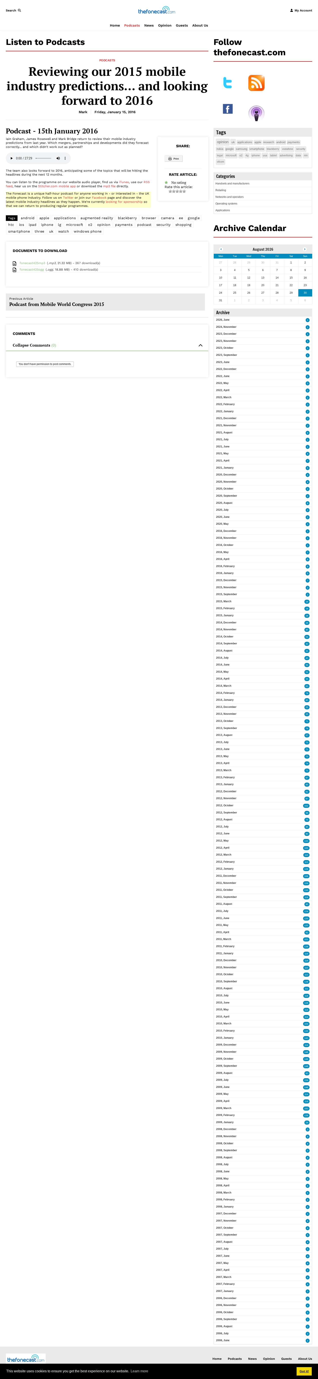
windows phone (88, 231)
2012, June (223, 833)
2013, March (223, 770)
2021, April (222, 460)
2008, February (225, 1199)
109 (306, 883)
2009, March (223, 1108)
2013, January (225, 784)
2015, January (225, 615)
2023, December (226, 333)
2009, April (222, 1101)
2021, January (225, 467)
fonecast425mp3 (32, 263)
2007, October (224, 1227)
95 (307, 784)
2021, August (224, 432)
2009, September (226, 1065)
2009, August (224, 1073)
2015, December (226, 580)
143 (306, 1038)
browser (149, 218)
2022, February (225, 404)
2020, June (223, 516)
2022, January (225, 411)
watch (63, 231)
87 (307, 798)
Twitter (68, 197)
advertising (286, 155)
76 (307, 728)
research (268, 142)
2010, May (222, 1009)
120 (306, 918)
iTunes (124, 182)
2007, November (226, 1220)
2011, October (224, 889)
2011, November (226, 882)
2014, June (223, 664)
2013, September (226, 728)
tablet (273, 155)
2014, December (226, 622)
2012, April (222, 847)
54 (307, 637)
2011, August (224, 903)
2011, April (222, 932)
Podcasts (132, 25)
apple (44, 218)
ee (181, 218)
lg (59, 225)
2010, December (226, 960)
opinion (104, 225)
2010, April (222, 1016)
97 (307, 778)
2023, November (226, 340)
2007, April (222, 1269)
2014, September (226, 643)
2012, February (225, 861)
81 (307, 792)
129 (306, 869)
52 (307, 672)
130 (306, 890)
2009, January (225, 1122)
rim (306, 155)
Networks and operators (229, 196)
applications (65, 218)
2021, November (226, 425)
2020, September (226, 495)
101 (306, 939)
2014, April (222, 678)
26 (307, 616)
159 (306, 1080)
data (298, 155)
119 (306, 897)
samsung (241, 149)
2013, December (226, 707)
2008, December (226, 1129)
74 (307, 763)
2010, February (225, 1030)
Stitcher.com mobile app (57, 186)
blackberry (127, 218)
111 (306, 988)
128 (306, 1003)
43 (307, 658)
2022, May (222, 383)
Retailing (220, 190)
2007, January (225, 1291)
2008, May (222, 1178)
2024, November (226, 326)
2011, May (222, 925)
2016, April (222, 559)
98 (307, 813)
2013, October (224, 721)
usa (265, 155)
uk (51, 231)
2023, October (224, 347)
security (163, 225)
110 (306, 855)
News (149, 25)
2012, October (224, 805)
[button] (14, 10)
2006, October (224, 1312)
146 (306, 1052)
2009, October (224, 1058)
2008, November (226, 1136)
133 (306, 841)
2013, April (222, 763)
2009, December (226, 1044)
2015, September (226, 594)
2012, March (223, 854)
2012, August (224, 819)
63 (307, 686)
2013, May (222, 756)
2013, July (222, 742)
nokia (220, 149)
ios (21, 225)
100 (306, 848)
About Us (200, 25)
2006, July (222, 1333)
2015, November (226, 587)
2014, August (224, 650)
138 (306, 946)
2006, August (224, 1326)
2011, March (223, 939)
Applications (222, 210)
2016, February (225, 566)
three (39, 231)
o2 (90, 225)
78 (307, 693)
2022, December (226, 369)
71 (307, 721)
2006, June (223, 1340)
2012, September (226, 812)
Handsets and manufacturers (232, 183)
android (28, 218)
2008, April (222, 1185)
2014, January (225, 699)
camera (167, 218)
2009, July (222, 1079)
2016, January (225, 573)
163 (306, 1108)
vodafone (287, 149)
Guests (182, 25)
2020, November (226, 481)
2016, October (224, 545)
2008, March (223, 1192)
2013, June (223, 749)
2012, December (226, 791)
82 (307, 932)
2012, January (225, 868)
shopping (183, 225)
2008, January (225, 1206)
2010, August (224, 988)
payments (123, 225)
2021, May (222, 453)
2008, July (222, 1164)
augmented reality (96, 218)
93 (307, 1073)
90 (307, 904)
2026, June (223, 319)
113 (306, 862)
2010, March (223, 1023)
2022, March (223, 397)
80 (307, 834)
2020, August (224, 502)
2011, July (222, 911)
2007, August (224, 1241)
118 (306, 960)
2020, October (224, 488)
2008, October (224, 1143)
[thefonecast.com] (157, 10)
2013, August (224, 735)
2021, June (223, 446)
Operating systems (226, 203)
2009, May (222, 1093)
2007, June (223, 1255)
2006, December (226, 1298)
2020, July (222, 509)
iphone (47, 225)
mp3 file (109, 186)
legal (220, 155)
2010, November (226, 967)
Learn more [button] (139, 1371)
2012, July (222, 826)
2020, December (226, 474)
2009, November (226, 1051)
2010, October (224, 974)
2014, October (224, 636)
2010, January (225, 1037)
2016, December (226, 531)
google (194, 218)
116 (306, 954)
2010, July (222, 995)
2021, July (222, 439)
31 (307, 651)
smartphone (19, 231)
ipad (32, 225)
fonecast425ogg (32, 269)
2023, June (223, 362)
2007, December (226, 1213)
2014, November (226, 629)
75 (307, 742)
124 (306, 911)
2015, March (223, 601)
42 (307, 644)
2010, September (226, 981)
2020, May (222, 523)
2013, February (225, 777)
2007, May (222, 1263)
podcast (144, 225)
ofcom (220, 161)
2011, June (222, 918)
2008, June (223, 1171)
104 (306, 1024)
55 (307, 679)
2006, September (226, 1319)
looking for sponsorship (124, 201)
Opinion (165, 25)
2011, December (226, 875)
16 (307, 602)
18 (307, 608)
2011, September (226, 897)
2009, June (223, 1087)
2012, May (222, 840)
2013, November (226, 713)
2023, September (226, 355)
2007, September (226, 1234)
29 (307, 1122)
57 (307, 735)
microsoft (74, 225)
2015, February (225, 608)
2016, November (226, 537)
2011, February (225, 946)
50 (307, 665)
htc (11, 225)
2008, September (226, 1150)
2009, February (225, 1115)
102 (306, 806)
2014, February (225, 692)
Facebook (99, 197)
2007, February (225, 1283)
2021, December (226, 418)
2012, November (226, 798)
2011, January (224, 953)
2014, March (223, 685)
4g (247, 155)
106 (306, 876)
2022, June (223, 376)
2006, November (226, 1305)
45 (307, 630)
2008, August (224, 1157)
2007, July (222, 1248)
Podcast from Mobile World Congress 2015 (56, 302)
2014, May (222, 671)
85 (307, 700)
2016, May (222, 552)
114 (306, 1010)
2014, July (222, 657)
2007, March (223, 1277)
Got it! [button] (304, 1371)
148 (306, 1066)
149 (306, 1059)
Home (115, 25)
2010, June (223, 1002)
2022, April (222, 390)
